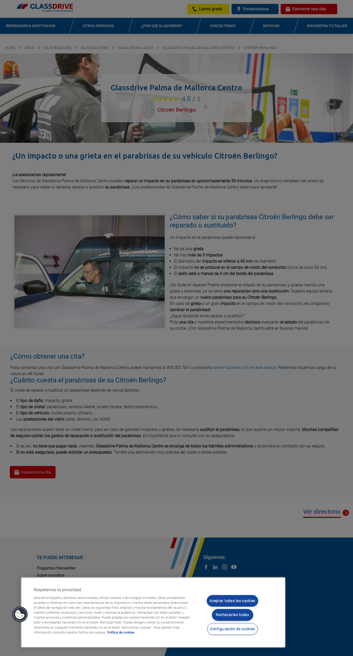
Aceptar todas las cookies (232, 601)
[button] (20, 614)
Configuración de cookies (232, 629)
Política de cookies (121, 632)
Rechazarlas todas (232, 615)
